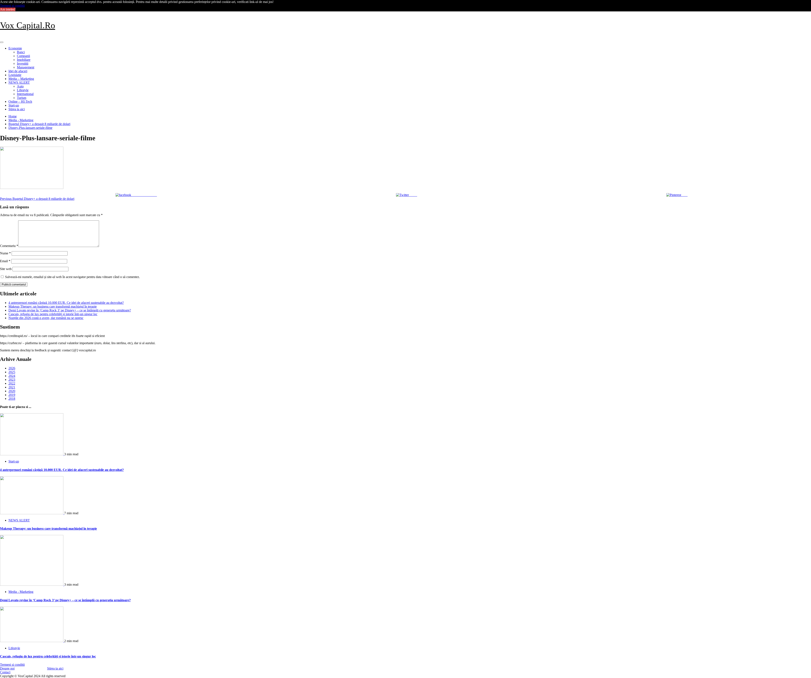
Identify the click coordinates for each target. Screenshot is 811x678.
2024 (11, 376)
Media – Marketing (21, 78)
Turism (21, 98)
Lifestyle (23, 90)
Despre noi (7, 668)
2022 (11, 383)
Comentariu (9, 246)
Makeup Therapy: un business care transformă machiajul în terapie (52, 306)
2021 (11, 387)
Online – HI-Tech (20, 101)
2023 (11, 379)
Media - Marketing (20, 591)
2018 (11, 398)
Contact (5, 672)
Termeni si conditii (12, 5)
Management (25, 67)
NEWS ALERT (19, 82)
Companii (23, 56)
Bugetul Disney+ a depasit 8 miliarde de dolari (37, 199)
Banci (21, 52)
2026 (11, 368)
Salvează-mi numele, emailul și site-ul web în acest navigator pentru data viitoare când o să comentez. (72, 277)
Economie (15, 48)
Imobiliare (23, 59)
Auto (20, 86)
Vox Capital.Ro (27, 25)
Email (5, 261)
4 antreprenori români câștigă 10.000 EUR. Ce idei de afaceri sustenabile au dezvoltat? (66, 302)
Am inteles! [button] (7, 9)
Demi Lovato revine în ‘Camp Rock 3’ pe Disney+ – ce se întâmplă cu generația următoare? (69, 310)
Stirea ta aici (16, 109)
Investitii (22, 63)
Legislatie (14, 75)
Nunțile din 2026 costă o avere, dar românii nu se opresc (45, 318)
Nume (5, 253)
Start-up (13, 105)
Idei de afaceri (17, 71)
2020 (11, 391)
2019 (11, 395)
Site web (6, 269)
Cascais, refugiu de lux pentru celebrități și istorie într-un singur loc (52, 314)
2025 (11, 372)
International (25, 94)
